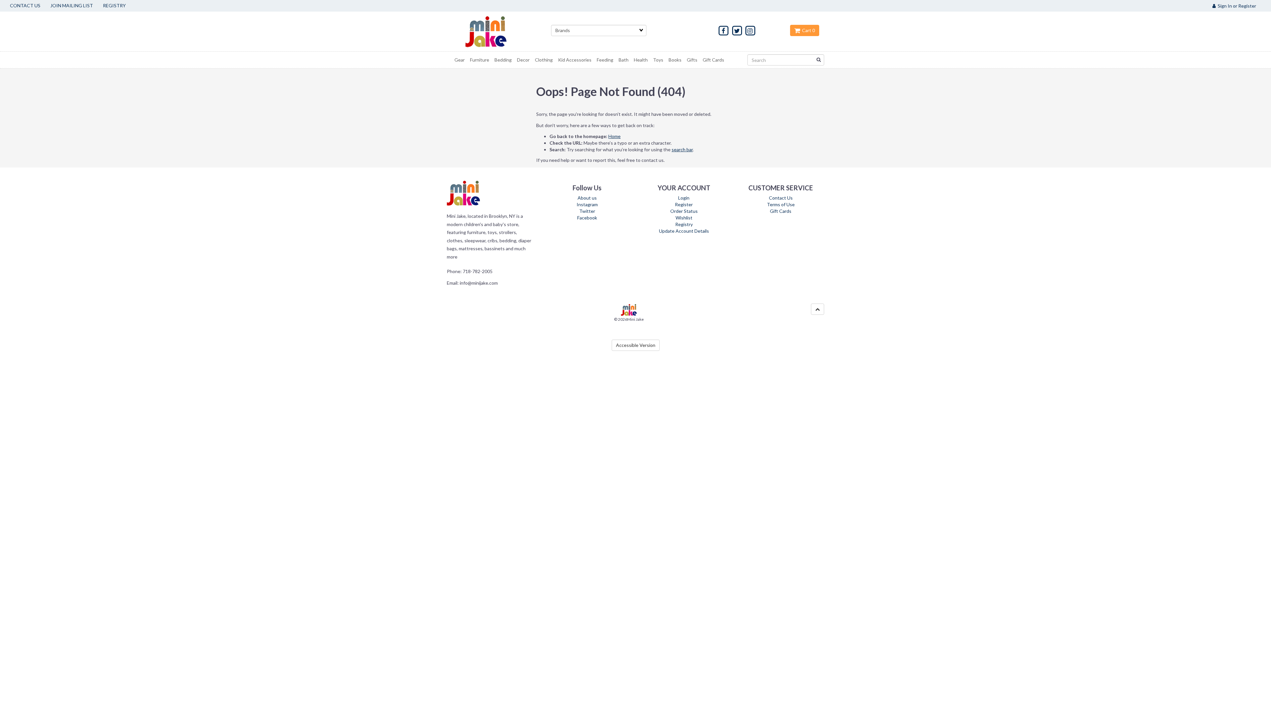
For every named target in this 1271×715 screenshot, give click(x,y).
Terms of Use (781, 204)
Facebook (587, 217)
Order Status (684, 211)
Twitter (587, 211)
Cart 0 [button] (807, 30)
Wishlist (684, 217)
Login (683, 198)
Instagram (587, 204)
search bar (682, 149)
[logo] (494, 31)
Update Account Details (684, 231)
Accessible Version (635, 345)
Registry (684, 224)
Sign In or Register (1236, 6)
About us (587, 198)
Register (684, 204)
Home (614, 136)
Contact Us (781, 198)
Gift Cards (780, 211)
